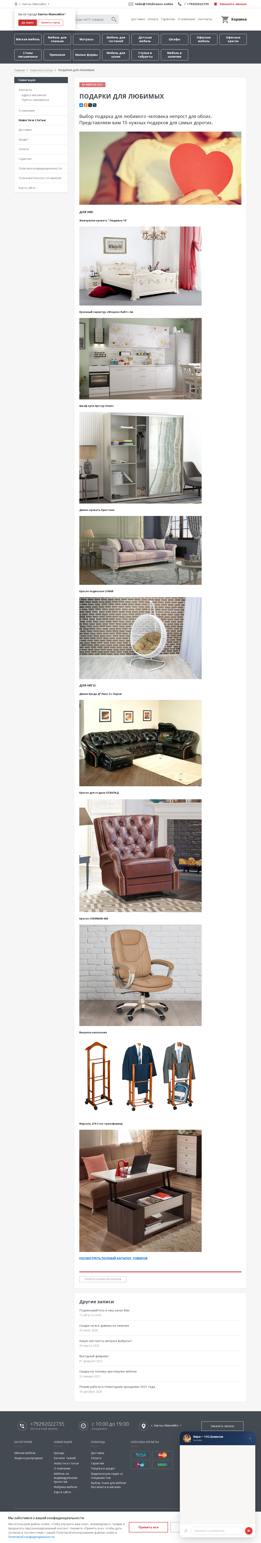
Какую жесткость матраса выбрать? (105, 1341)
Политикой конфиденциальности (31, 1537)
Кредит (23, 139)
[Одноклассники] (85, 105)
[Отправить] (248, 1530)
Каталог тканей (65, 1458)
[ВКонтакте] (81, 105)
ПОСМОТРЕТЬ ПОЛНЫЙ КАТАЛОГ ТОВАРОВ (113, 1258)
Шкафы (174, 39)
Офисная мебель (204, 39)
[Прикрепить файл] (186, 1531)
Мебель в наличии (174, 54)
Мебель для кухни (116, 54)
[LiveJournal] (94, 105)
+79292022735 (198, 4)
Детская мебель (145, 39)
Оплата (153, 19)
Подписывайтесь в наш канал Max (104, 1310)
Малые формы (86, 55)
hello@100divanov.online (154, 4)
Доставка (138, 19)
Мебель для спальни (57, 39)
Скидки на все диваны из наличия (104, 1325)
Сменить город (50, 22)
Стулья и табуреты (145, 54)
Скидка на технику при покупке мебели (108, 1371)
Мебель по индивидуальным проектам (65, 1478)
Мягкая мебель (28, 39)
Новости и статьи (32, 120)
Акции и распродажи (28, 1458)
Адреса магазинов (34, 95)
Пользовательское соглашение (40, 178)
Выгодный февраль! (94, 1356)
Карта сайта (27, 188)
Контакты (205, 19)
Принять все (148, 1527)
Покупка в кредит (103, 1468)
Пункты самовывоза (35, 100)
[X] (90, 105)
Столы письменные (28, 54)
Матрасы (87, 39)
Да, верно (28, 22)
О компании (186, 19)
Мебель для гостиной (116, 39)
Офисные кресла (233, 39)
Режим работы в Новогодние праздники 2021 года (117, 1387)
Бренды (59, 1453)
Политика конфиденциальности (40, 168)
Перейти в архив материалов (103, 1279)
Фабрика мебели (65, 1487)
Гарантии (168, 19)
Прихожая (57, 55)
